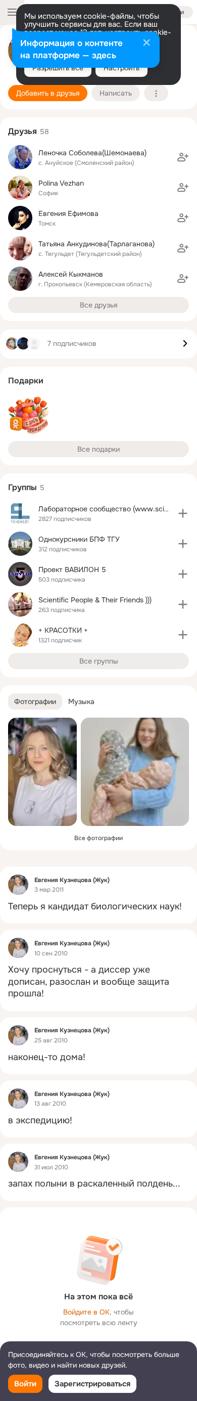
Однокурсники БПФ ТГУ (79, 539)
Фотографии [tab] (35, 701)
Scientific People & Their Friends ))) (95, 599)
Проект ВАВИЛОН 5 (72, 569)
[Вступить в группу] (183, 513)
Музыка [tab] (81, 701)
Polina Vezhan (61, 183)
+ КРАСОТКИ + (63, 630)
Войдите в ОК (86, 1312)
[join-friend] (183, 157)
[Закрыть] (146, 43)
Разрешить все (57, 67)
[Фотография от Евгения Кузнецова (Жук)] (42, 772)
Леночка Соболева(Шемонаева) (92, 152)
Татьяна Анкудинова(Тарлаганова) (96, 243)
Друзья (22, 131)
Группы (22, 487)
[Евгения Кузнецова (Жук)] (18, 884)
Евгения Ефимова (68, 213)
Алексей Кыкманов (70, 274)
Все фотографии (98, 838)
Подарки (25, 380)
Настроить (121, 67)
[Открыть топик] (98, 906)
